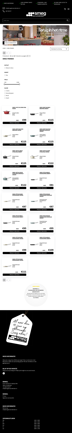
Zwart (7, 98)
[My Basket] (65, 9)
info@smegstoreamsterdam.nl (10, 388)
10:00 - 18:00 (37, 422)
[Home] (36, 14)
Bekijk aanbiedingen (10, 42)
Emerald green (10, 93)
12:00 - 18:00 (37, 420)
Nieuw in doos (9, 68)
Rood (7, 95)
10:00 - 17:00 (37, 428)
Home (4, 48)
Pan (7, 75)
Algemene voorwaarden (8, 398)
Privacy (4, 396)
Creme (7, 90)
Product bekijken (14, 123)
